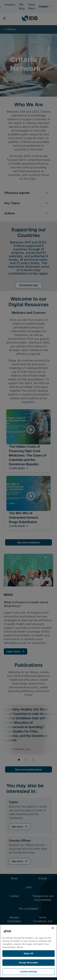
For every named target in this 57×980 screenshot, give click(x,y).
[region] (28, 951)
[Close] (52, 928)
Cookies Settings (28, 971)
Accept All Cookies (28, 962)
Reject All (28, 953)
